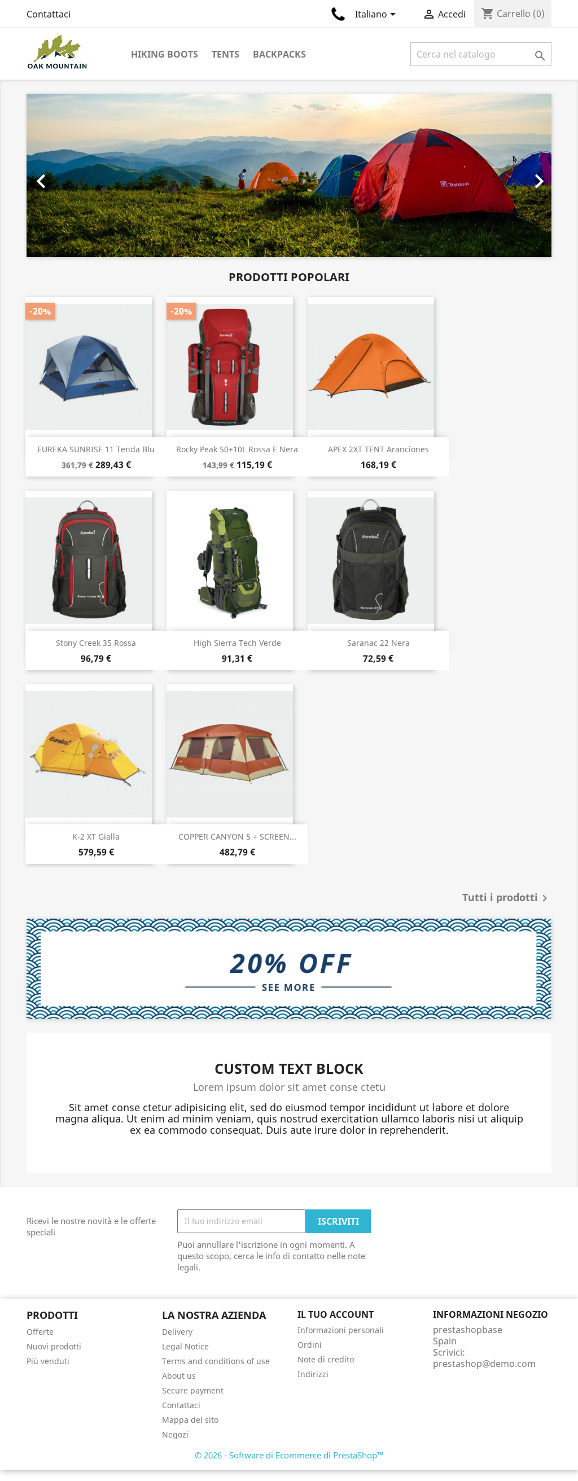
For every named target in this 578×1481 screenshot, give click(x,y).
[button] (66, 175)
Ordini (309, 1344)
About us (179, 1375)
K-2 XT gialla (96, 836)
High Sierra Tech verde (237, 642)
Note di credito (325, 1359)
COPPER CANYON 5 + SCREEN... (237, 836)
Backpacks (279, 54)
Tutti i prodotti (506, 898)
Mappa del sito (190, 1419)
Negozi (175, 1434)
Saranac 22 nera (378, 642)
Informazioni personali (340, 1330)
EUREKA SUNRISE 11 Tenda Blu (96, 449)
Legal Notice (185, 1346)
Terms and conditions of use (216, 1361)
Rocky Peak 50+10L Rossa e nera (237, 449)
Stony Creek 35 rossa (96, 642)
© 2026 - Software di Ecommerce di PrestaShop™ (289, 1455)
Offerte (40, 1331)
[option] (289, 175)
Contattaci (49, 14)
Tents (225, 54)
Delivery (177, 1331)
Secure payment (193, 1390)
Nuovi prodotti (54, 1346)
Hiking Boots (164, 54)
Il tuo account (335, 1314)
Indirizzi (313, 1374)
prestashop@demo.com (484, 1363)
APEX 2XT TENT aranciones (378, 449)
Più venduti (48, 1361)
